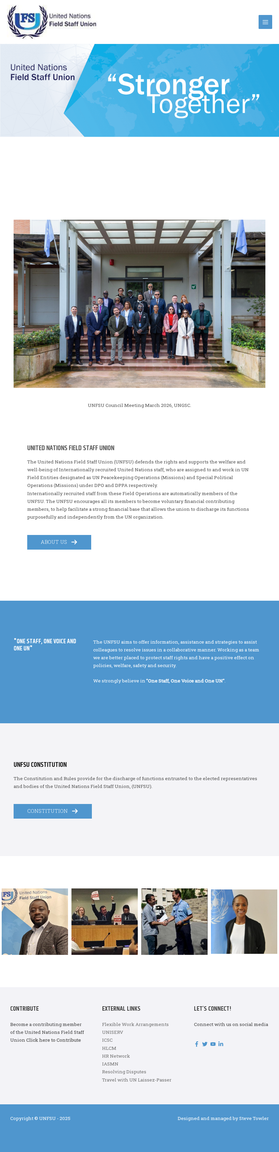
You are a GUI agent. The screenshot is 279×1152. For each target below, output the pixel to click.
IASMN (110, 1064)
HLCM (109, 1048)
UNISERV (112, 1032)
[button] (59, 542)
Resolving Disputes (124, 1072)
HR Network (116, 1056)
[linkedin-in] (221, 1044)
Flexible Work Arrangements (135, 1024)
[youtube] (213, 1044)
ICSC (107, 1040)
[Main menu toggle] (266, 22)
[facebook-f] (197, 1044)
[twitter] (205, 1044)
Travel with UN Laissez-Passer (136, 1080)
